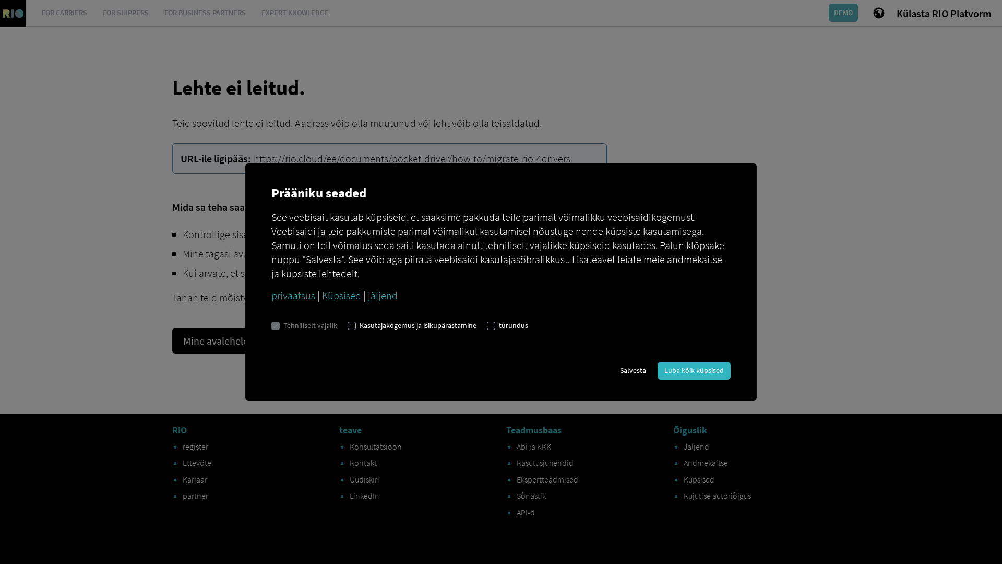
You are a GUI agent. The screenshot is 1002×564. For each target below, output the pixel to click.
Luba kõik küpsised (694, 370)
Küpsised (341, 295)
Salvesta (633, 370)
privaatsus (293, 295)
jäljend (383, 295)
